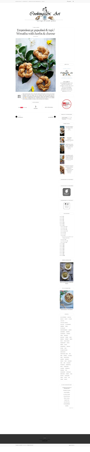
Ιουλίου (63, 232)
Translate (69, 118)
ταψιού (61, 377)
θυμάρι (37, 27)
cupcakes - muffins (64, 322)
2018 (62, 243)
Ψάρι (70, 353)
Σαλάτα (65, 344)
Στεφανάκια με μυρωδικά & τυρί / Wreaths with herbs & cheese (35, 32)
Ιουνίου (63, 233)
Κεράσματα (66, 335)
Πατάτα (68, 342)
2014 (62, 249)
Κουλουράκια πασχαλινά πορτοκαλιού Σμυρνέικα (69, 139)
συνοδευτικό (67, 375)
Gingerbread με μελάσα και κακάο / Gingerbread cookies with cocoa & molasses (69, 146)
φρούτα (65, 379)
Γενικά (66, 326)
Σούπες (61, 348)
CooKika (66, 405)
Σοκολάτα (68, 346)
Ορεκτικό (66, 339)
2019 (62, 225)
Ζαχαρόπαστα (62, 333)
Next (54, 65)
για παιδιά (70, 355)
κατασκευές (62, 364)
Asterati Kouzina (67, 396)
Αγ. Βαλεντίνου (68, 324)
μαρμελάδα (67, 368)
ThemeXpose (24, 445)
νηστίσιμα (62, 370)
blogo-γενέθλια (63, 317)
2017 (62, 245)
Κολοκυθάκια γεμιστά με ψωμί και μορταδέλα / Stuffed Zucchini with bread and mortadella (69, 157)
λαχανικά (62, 368)
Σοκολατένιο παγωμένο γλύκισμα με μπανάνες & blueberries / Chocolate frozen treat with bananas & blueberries (69, 169)
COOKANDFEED (67, 403)
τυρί (69, 377)
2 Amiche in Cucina (66, 390)
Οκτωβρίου (64, 229)
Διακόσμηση (62, 331)
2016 (62, 246)
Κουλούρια (62, 337)
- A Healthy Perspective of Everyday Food (66, 388)
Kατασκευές (25, 1)
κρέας (61, 366)
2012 (62, 252)
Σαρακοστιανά (62, 346)
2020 (62, 223)
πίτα (66, 370)
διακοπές (62, 359)
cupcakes (62, 320)
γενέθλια (65, 355)
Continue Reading (35, 102)
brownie (69, 317)
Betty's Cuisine (66, 398)
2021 (62, 222)
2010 (62, 255)
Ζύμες (34, 27)
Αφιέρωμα (62, 326)
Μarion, (52, 107)
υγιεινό (61, 379)
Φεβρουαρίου (64, 240)
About (43, 1)
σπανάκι (61, 375)
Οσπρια (71, 339)
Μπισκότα (62, 339)
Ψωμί (61, 355)
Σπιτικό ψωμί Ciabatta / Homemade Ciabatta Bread (69, 128)
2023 (62, 219)
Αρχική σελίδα (18, 1)
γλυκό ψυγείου (66, 357)
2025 (62, 216)
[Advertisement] (66, 44)
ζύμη (65, 361)
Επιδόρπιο (68, 331)
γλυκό (61, 357)
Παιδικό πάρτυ (62, 342)
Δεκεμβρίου (64, 226)
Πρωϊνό (61, 344)
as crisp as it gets (67, 394)
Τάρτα (65, 348)
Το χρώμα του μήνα (63, 350)
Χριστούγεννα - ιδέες (64, 353)
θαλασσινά (70, 361)
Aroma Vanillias (67, 392)
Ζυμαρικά (68, 333)
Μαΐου (63, 235)
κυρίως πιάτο (66, 366)
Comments (36, 107)
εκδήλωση (67, 359)
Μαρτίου (63, 239)
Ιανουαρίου (64, 242)
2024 (62, 217)
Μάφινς (67, 337)
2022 (62, 220)
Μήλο (71, 337)
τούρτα (65, 377)
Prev (17, 65)
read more (69, 91)
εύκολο (61, 361)
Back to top (71, 445)
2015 (62, 248)
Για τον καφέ (62, 328)
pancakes (62, 324)
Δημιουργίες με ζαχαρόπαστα (35, 1)
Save (22, 107)
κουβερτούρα (68, 364)
